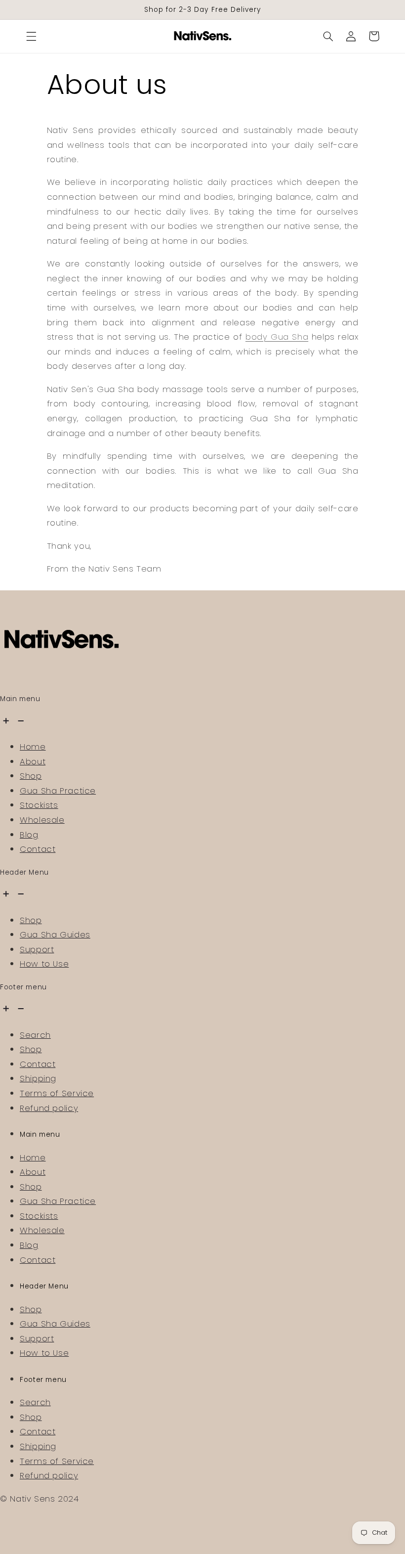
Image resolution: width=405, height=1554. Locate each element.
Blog (29, 835)
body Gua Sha (276, 337)
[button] (31, 36)
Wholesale (42, 820)
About (32, 761)
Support (37, 949)
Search (35, 1035)
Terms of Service (57, 1093)
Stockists (39, 805)
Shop (31, 776)
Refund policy (49, 1108)
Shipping (38, 1078)
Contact (37, 849)
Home (33, 747)
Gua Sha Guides (55, 934)
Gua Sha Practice (58, 791)
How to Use (44, 964)
